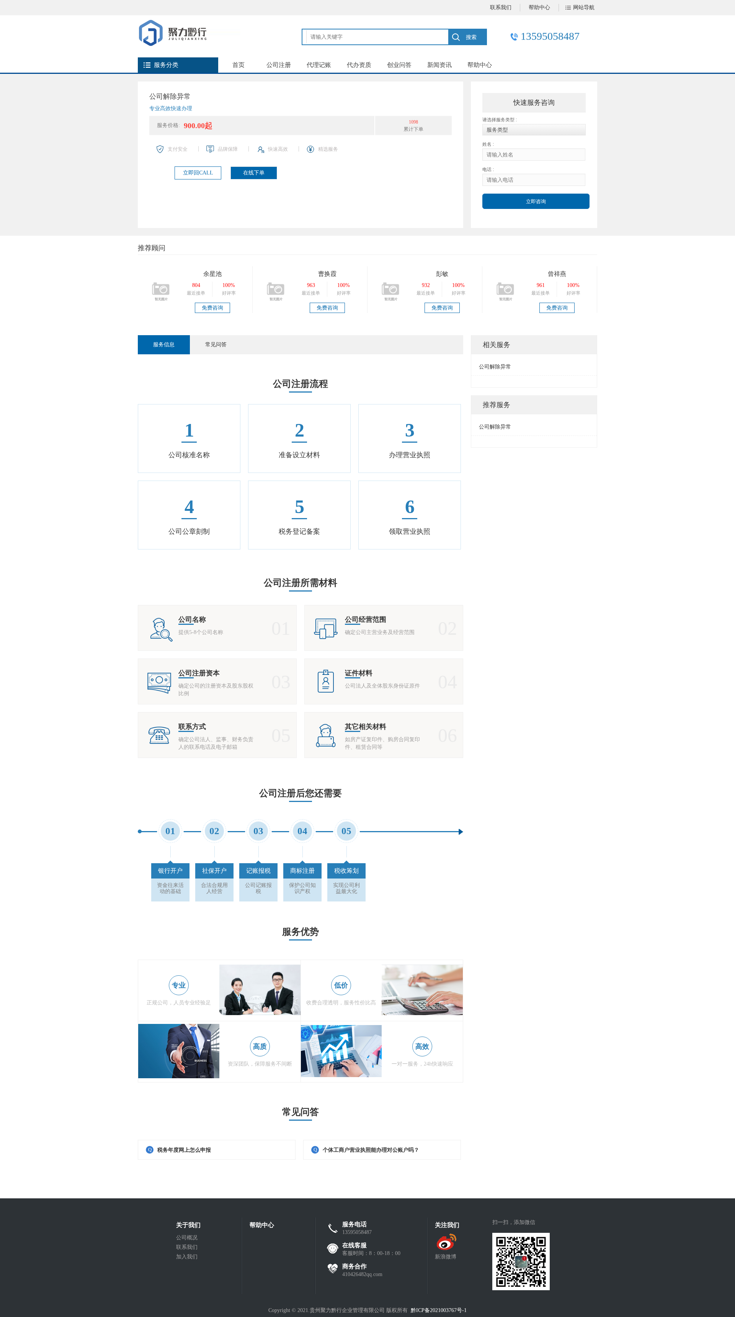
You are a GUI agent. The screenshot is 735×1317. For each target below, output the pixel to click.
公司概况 (187, 1237)
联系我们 (500, 7)
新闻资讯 (439, 65)
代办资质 (359, 65)
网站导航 (584, 7)
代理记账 (319, 65)
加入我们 (187, 1257)
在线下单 (254, 173)
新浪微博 (445, 1257)
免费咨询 (212, 308)
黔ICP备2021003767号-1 (439, 1310)
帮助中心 (539, 7)
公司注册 (278, 65)
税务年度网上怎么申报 (184, 1150)
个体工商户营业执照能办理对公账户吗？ (371, 1150)
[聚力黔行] (189, 44)
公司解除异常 (495, 367)
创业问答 (399, 65)
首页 (238, 65)
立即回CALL (198, 173)
